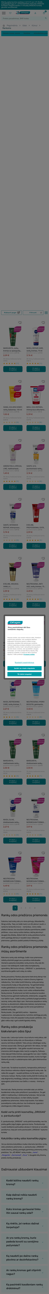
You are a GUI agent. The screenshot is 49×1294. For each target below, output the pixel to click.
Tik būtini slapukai (24, 674)
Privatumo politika (29, 654)
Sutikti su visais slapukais (24, 668)
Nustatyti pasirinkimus (24, 662)
